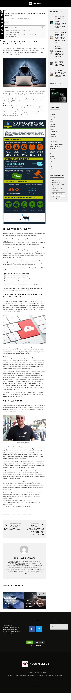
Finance (52, 119)
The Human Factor (11, 36)
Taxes (51, 161)
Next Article (34, 523)
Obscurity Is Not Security (12, 32)
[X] (2, 15)
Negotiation (53, 136)
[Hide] (0, 40)
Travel (51, 168)
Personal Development (56, 144)
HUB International (20, 563)
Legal (51, 129)
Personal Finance (54, 146)
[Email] (2, 33)
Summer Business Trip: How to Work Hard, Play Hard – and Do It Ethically (60, 51)
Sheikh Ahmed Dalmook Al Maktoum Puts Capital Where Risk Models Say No (61, 37)
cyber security (7, 514)
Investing (52, 126)
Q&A (51, 151)
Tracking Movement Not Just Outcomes (59, 63)
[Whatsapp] (2, 30)
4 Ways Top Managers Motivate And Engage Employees (12, 528)
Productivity (53, 149)
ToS (44, 672)
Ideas (51, 121)
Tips (51, 164)
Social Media (53, 159)
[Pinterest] (2, 26)
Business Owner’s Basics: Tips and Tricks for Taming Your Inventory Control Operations (35, 530)
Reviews (52, 156)
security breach (28, 514)
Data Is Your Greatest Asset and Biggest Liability (19, 30)
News (51, 139)
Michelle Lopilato (10, 18)
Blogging (52, 114)
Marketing (52, 134)
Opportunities (54, 141)
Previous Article (16, 523)
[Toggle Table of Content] (42, 27)
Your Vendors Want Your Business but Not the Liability (21, 34)
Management (53, 131)
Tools (51, 166)
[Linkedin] (2, 19)
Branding (52, 116)
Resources (53, 154)
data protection (17, 514)
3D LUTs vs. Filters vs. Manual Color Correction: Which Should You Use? (60, 22)
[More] (2, 37)
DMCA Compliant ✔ (35, 645)
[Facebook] (2, 11)
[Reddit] (2, 22)
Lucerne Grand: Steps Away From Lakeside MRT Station (60, 74)
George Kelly (27, 442)
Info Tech (5, 22)
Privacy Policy (32, 672)
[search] (65, 627)
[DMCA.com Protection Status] (35, 643)
